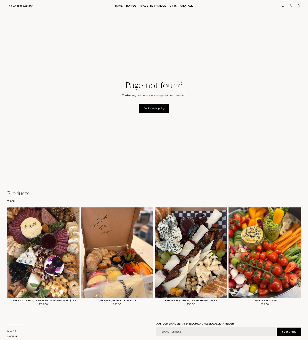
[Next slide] (74, 253)
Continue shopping (154, 108)
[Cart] (298, 6)
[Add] (148, 292)
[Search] (283, 6)
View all (11, 200)
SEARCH (12, 331)
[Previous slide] (12, 253)
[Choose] (74, 292)
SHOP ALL (13, 336)
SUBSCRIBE (289, 331)
